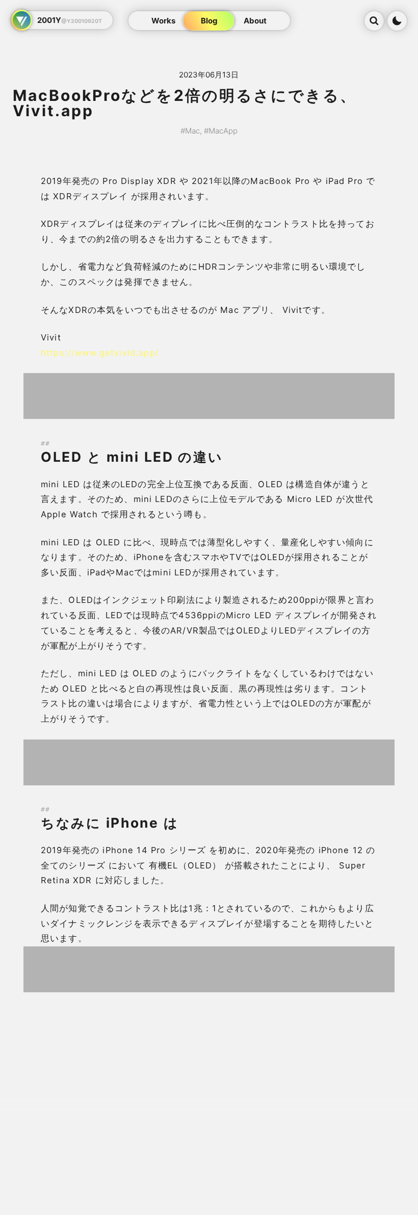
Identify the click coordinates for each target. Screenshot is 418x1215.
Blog (209, 20)
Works (163, 20)
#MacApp (221, 131)
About (255, 20)
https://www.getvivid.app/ (100, 353)
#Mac (190, 131)
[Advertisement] (209, 396)
